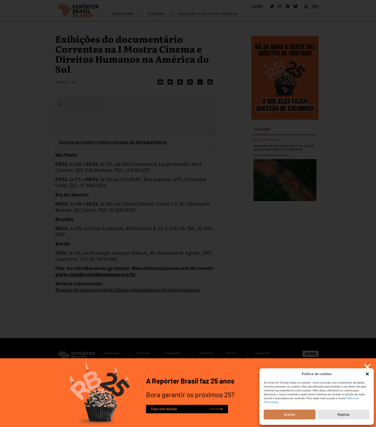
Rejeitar (343, 414)
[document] (188, 213)
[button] (367, 374)
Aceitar (289, 414)
